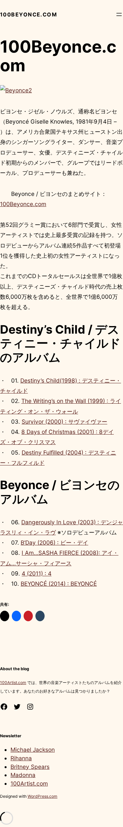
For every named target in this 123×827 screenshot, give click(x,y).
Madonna (22, 774)
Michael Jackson (32, 749)
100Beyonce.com (28, 14)
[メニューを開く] (119, 14)
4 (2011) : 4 (36, 573)
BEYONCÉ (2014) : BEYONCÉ (59, 583)
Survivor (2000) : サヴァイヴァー (64, 421)
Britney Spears (30, 766)
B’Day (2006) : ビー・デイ (54, 542)
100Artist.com (13, 682)
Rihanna (21, 758)
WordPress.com (42, 796)
